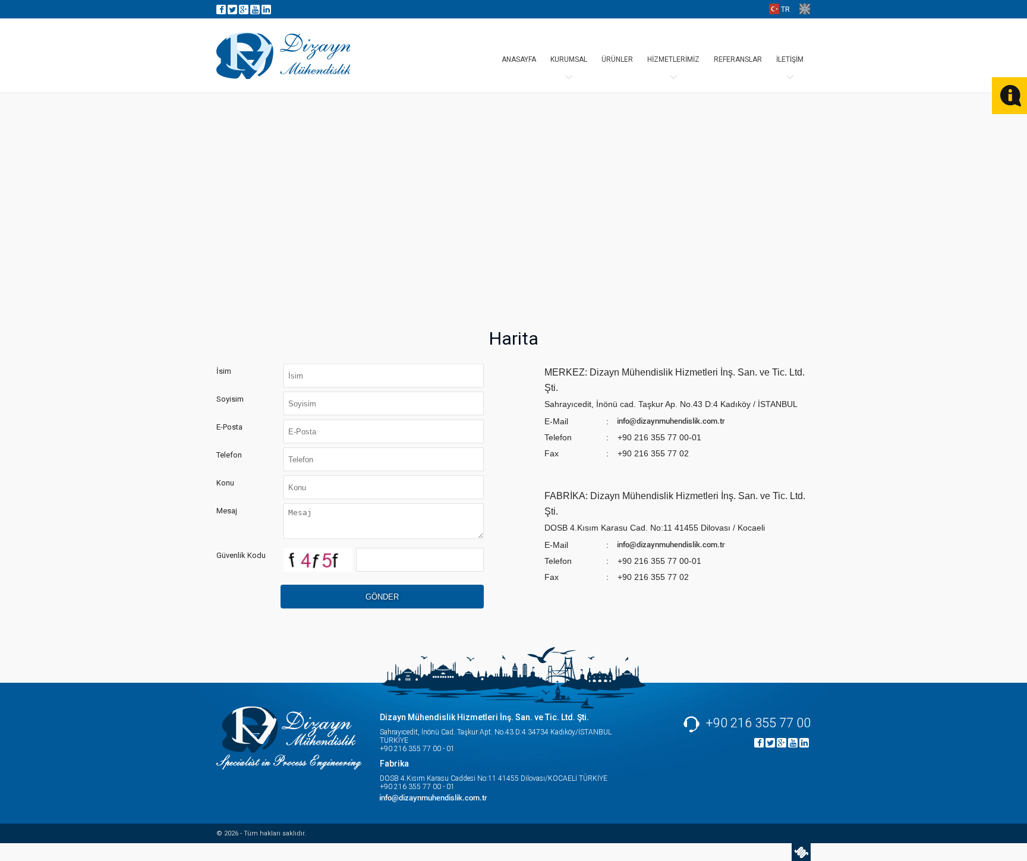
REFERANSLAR (738, 59)
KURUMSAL (568, 59)
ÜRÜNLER (617, 59)
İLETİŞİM (790, 59)
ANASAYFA (519, 59)
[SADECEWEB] (801, 852)
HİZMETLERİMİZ (673, 59)
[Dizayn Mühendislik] (283, 55)
